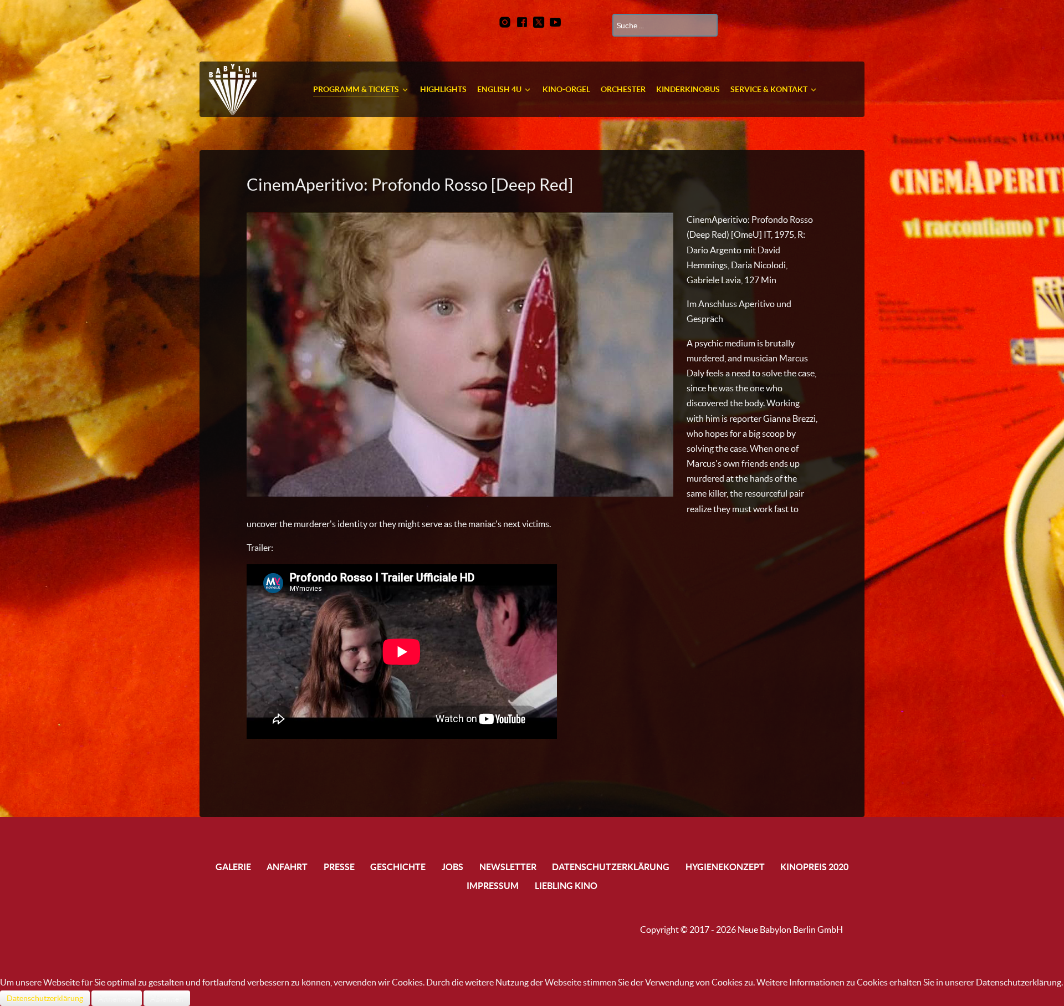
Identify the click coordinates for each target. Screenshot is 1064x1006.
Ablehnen (166, 998)
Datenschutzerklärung (45, 998)
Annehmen (116, 998)
